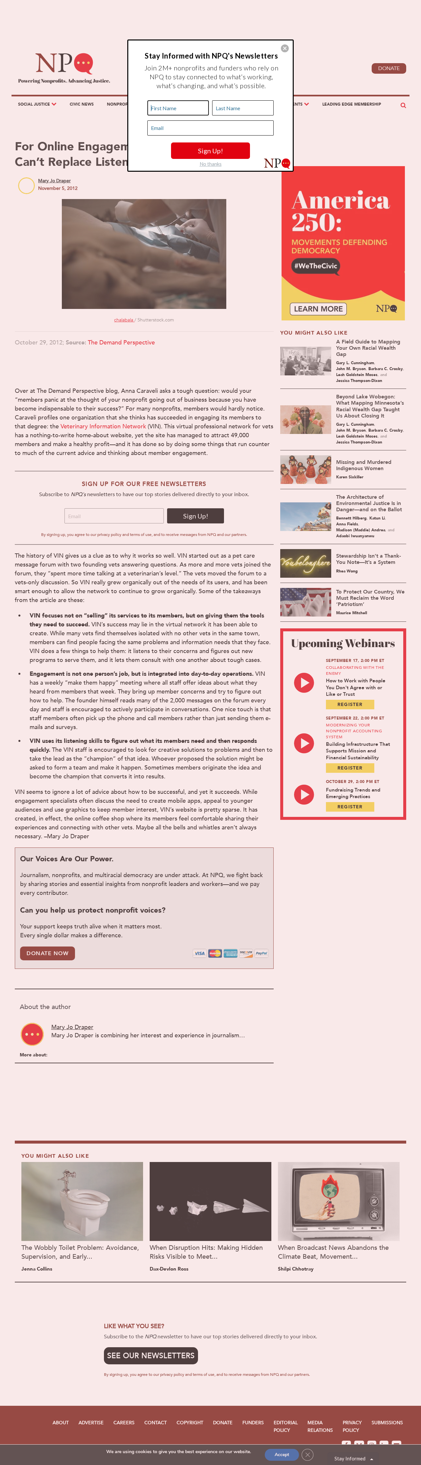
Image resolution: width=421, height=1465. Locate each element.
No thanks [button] (211, 164)
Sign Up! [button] (210, 151)
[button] (285, 48)
